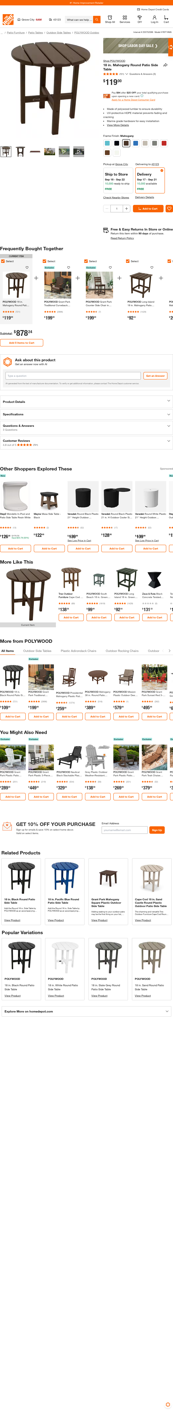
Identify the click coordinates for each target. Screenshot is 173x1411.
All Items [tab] (7, 651)
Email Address (110, 823)
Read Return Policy (122, 238)
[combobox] (79, 19)
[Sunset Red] (164, 143)
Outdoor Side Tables (58, 32)
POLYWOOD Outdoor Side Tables (94, 32)
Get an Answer (155, 375)
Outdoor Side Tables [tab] (37, 651)
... (1, 33)
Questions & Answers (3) (142, 73)
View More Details (118, 125)
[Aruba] (107, 143)
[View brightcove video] (64, 151)
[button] (86, 402)
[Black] (117, 143)
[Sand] (145, 143)
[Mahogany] (126, 143)
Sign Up (157, 830)
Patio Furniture (16, 32)
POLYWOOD (12, 978)
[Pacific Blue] (136, 143)
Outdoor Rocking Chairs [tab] (122, 651)
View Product (12, 920)
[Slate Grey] (154, 143)
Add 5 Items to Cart (21, 342)
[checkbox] (44, 261)
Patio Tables (35, 32)
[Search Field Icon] (97, 19)
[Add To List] (169, 208)
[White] (117, 153)
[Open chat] (170, 47)
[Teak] (107, 153)
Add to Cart (150, 208)
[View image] (6, 151)
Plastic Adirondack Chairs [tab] (78, 651)
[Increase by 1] (126, 208)
